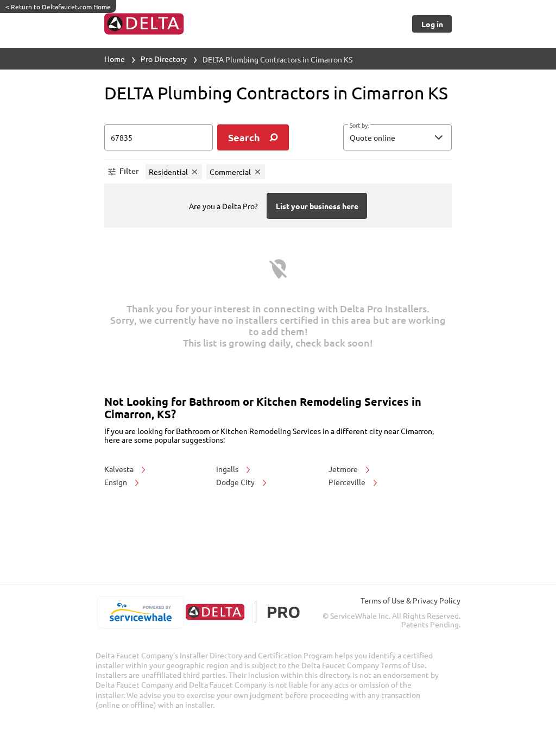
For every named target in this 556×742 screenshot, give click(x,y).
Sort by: (359, 125)
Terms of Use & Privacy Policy (410, 600)
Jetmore (343, 469)
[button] (397, 137)
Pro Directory (164, 59)
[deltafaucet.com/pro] (242, 612)
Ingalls (228, 469)
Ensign (116, 482)
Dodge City (236, 482)
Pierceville (347, 482)
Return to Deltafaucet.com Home (58, 6)
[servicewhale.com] (140, 612)
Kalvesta (119, 469)
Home (114, 59)
